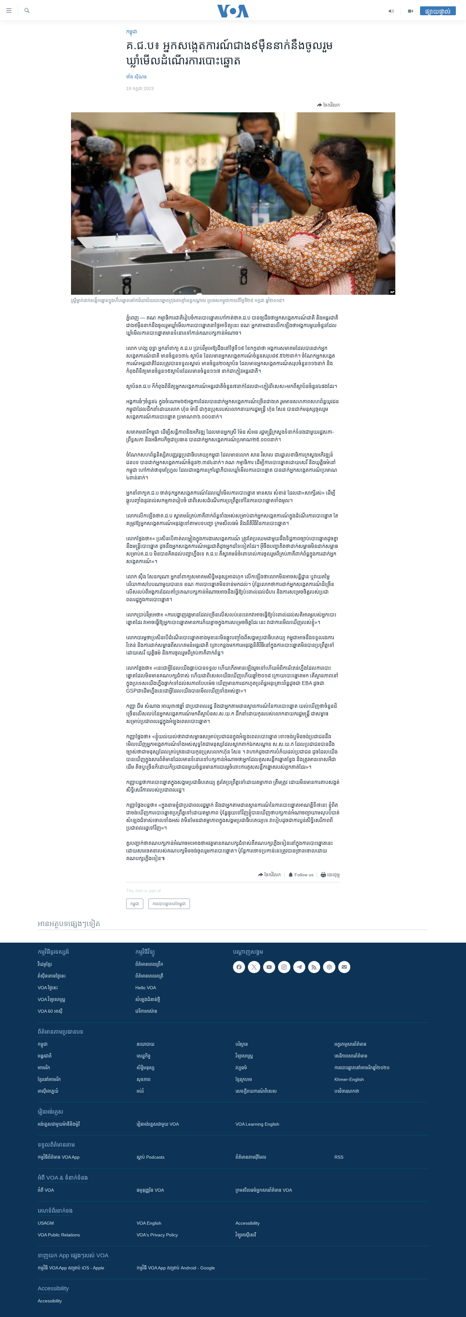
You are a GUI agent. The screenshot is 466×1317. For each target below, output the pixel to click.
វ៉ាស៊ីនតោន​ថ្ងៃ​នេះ (52, 975)
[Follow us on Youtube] (269, 967)
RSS (338, 1157)
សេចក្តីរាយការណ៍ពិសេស (256, 1091)
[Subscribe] (344, 967)
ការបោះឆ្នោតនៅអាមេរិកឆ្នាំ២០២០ (362, 1067)
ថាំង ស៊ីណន (136, 76)
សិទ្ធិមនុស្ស (145, 1067)
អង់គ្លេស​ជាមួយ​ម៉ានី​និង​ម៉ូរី (59, 1124)
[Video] (410, 11)
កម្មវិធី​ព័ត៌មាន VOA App (59, 1157)
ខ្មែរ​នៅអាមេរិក (49, 1079)
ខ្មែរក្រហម (244, 1079)
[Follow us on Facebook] (239, 967)
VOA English (149, 1223)
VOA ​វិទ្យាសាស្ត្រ (51, 999)
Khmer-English (349, 1079)
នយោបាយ (145, 1044)
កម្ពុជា (131, 31)
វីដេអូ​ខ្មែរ (45, 964)
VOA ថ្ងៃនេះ (48, 987)
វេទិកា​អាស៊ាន (146, 1011)
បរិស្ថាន (242, 1044)
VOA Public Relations (59, 1234)
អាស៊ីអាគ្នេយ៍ (48, 1091)
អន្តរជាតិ (45, 1055)
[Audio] (391, 11)
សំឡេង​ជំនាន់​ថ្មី (147, 999)
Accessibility (248, 1223)
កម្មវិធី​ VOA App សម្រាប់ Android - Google (176, 1267)
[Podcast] (329, 967)
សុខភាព (144, 1079)
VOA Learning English (257, 1124)
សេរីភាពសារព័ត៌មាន (350, 1055)
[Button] (328, 105)
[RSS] (314, 967)
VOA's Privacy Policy (157, 1234)
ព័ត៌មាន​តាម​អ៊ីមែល (251, 1157)
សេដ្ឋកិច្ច (144, 1055)
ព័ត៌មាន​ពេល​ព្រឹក (149, 964)
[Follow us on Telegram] (299, 967)
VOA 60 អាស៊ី (50, 1011)
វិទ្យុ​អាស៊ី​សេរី (246, 1234)
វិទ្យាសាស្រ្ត (244, 1055)
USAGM (46, 1223)
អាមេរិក (44, 1067)
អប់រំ (140, 1091)
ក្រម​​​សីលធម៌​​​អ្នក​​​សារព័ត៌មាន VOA (264, 1190)
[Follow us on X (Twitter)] (254, 967)
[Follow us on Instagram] (284, 967)
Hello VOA (145, 987)
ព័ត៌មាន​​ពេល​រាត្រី (149, 975)
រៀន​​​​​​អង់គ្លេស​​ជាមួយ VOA (158, 1124)
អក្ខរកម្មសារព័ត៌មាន (350, 1044)
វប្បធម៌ (241, 1067)
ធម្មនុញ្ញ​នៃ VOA (150, 1190)
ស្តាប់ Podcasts (151, 1157)
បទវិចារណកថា (346, 1091)
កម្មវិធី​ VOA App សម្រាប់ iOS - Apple (71, 1267)
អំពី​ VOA (46, 1190)
